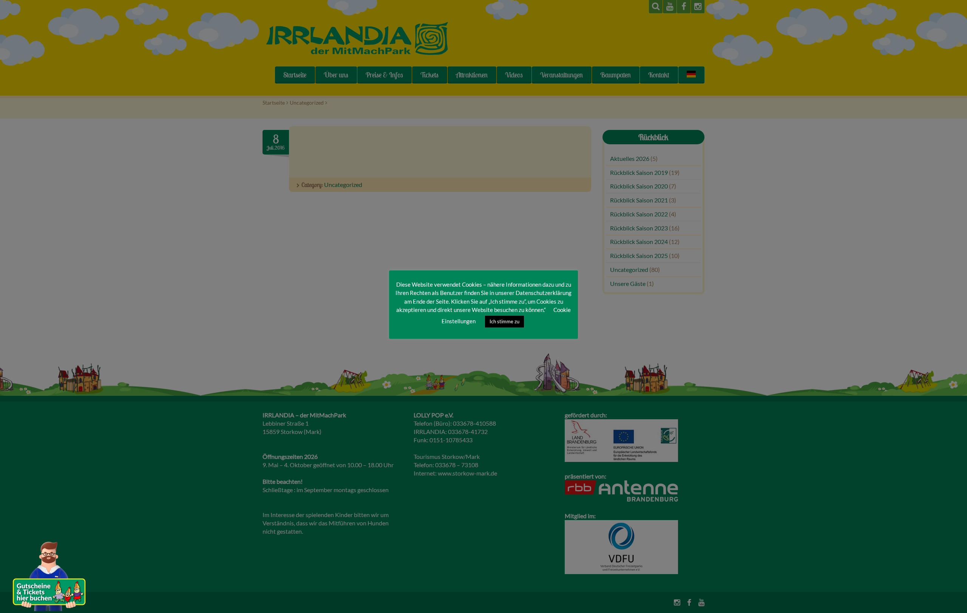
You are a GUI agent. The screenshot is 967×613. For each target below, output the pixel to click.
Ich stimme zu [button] (504, 321)
